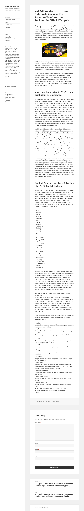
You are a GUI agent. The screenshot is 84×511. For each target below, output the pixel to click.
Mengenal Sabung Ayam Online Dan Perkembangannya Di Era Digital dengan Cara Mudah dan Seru (12, 62)
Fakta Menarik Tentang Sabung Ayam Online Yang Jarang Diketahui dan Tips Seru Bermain (12, 74)
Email (37, 449)
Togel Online (8, 101)
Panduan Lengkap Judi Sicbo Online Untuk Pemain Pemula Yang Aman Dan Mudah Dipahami (12, 50)
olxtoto (6, 34)
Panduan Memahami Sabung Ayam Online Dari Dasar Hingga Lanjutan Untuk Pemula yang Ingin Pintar (12, 68)
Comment (38, 422)
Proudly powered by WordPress (42, 507)
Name (37, 443)
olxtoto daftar (8, 37)
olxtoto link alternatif (10, 39)
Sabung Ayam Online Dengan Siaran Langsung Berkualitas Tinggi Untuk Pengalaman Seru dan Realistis (12, 56)
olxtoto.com (7, 40)
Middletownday (12, 6)
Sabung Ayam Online (10, 19)
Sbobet (6, 22)
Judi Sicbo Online (9, 24)
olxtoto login (8, 36)
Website (37, 456)
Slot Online (7, 27)
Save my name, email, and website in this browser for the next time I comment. (55, 463)
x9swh (49, 401)
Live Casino (7, 17)
